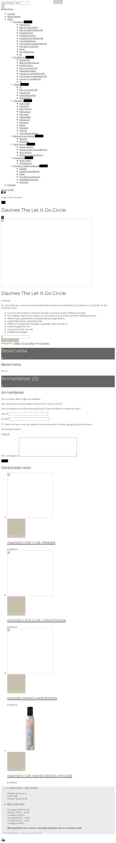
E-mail (5, 419)
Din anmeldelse (10, 455)
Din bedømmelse (11, 429)
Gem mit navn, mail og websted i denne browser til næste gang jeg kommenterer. (48, 424)
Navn (4, 413)
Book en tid (7, 189)
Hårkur (17, 343)
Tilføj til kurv (10, 340)
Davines (45, 343)
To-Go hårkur (28, 343)
